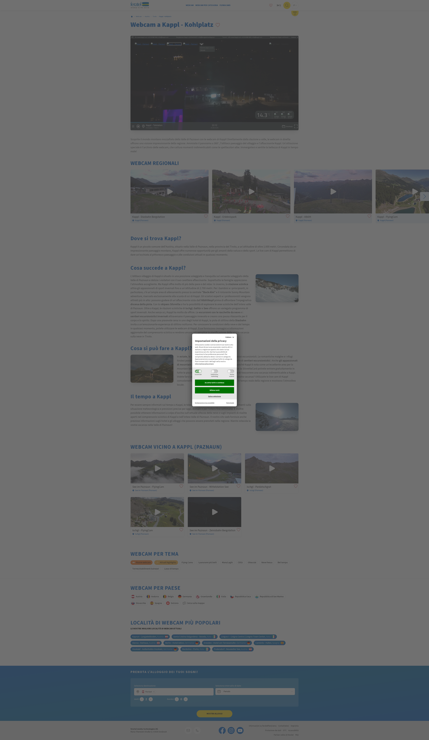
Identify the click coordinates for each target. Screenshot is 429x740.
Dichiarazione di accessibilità (204, 403)
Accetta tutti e (214, 382)
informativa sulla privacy (204, 364)
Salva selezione (214, 396)
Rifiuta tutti (214, 390)
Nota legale (230, 403)
